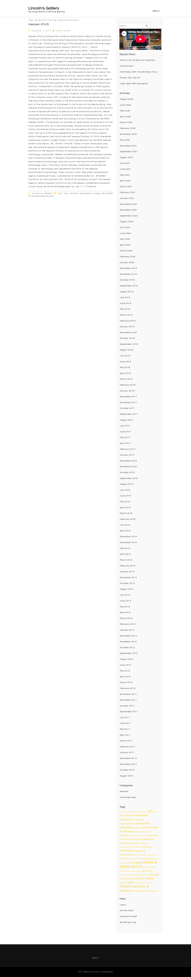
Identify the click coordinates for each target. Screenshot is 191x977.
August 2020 (127, 222)
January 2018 (127, 391)
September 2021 (129, 152)
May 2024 (125, 140)
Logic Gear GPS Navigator (134, 84)
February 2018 (128, 385)
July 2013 (125, 595)
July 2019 (125, 297)
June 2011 (125, 723)
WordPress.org (128, 922)
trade (130, 882)
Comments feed (128, 916)
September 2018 (129, 344)
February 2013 (128, 624)
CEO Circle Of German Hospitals (137, 60)
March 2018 (126, 379)
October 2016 (127, 472)
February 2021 (128, 192)
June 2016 (125, 496)
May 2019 (125, 309)
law (139, 855)
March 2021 (126, 187)
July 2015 (125, 525)
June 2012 (125, 665)
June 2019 (125, 303)
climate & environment (81, 193)
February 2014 (128, 566)
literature (133, 859)
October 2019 (127, 280)
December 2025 (128, 134)
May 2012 (125, 671)
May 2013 (125, 607)
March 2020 (126, 251)
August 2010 (127, 776)
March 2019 (126, 315)
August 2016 (127, 484)
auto (155, 812)
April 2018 (125, 373)
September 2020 (129, 216)
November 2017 (128, 403)
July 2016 (125, 490)
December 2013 (128, 578)
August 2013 (127, 589)
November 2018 (128, 333)
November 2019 (128, 274)
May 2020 (125, 239)
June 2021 (125, 169)
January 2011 (127, 752)
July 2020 (125, 227)
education (137, 828)
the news (146, 878)
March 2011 (126, 741)
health (135, 843)
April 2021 (125, 181)
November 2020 (128, 210)
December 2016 (128, 461)
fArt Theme (83, 972)
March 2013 (126, 618)
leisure (155, 855)
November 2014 (128, 542)
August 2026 (127, 99)
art (150, 811)
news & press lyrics (138, 864)
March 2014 (126, 560)
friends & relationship (139, 835)
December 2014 (128, 537)
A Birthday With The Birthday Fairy (138, 72)
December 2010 (128, 758)
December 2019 (128, 268)
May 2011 (125, 729)
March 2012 (126, 682)
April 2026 (125, 117)
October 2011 (127, 706)
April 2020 (125, 245)
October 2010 (127, 770)
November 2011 (128, 700)
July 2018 (125, 356)
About (156, 11)
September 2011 (129, 712)
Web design (152, 891)
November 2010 (128, 764)
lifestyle (123, 859)
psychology (124, 875)
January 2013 (127, 630)
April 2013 (125, 612)
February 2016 (128, 519)
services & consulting (140, 875)
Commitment (127, 66)
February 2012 (128, 688)
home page (146, 847)
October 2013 (127, 583)
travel (124, 886)
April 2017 (125, 443)
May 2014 (125, 548)
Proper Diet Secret (130, 78)
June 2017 (125, 432)
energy (96, 193)
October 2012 (127, 648)
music (130, 863)
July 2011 (125, 718)
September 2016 (129, 478)
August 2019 (127, 292)
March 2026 (126, 122)
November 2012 (128, 642)
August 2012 (127, 659)
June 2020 (125, 233)
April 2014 (125, 554)
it (136, 854)
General (48, 193)
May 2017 (125, 437)
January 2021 (127, 198)
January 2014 (127, 572)
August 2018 (127, 350)
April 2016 (125, 508)
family (136, 832)
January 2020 (127, 263)
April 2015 (125, 531)
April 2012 (125, 677)
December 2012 (128, 636)
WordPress (107, 972)
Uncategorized (128, 797)
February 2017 (128, 449)
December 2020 (128, 204)
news (138, 862)
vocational (139, 891)
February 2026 (128, 128)
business (125, 815)
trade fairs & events (143, 883)
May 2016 (125, 502)
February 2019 (128, 321)
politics (148, 870)
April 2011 (125, 735)
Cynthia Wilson (63, 31)
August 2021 (127, 157)
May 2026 (125, 111)
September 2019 (129, 286)
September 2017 (129, 414)
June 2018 (125, 362)
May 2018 (125, 367)
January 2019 (127, 327)
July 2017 (125, 426)
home (136, 847)
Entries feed (126, 911)
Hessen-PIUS (38, 24)
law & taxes (146, 855)
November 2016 (128, 467)
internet (125, 850)
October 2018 (127, 338)
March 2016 (126, 513)
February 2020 (128, 257)
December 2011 (128, 694)
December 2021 (128, 146)
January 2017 (127, 455)
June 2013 (125, 601)
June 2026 (125, 105)
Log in (123, 905)
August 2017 (127, 420)
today (122, 883)
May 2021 (125, 175)
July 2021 (125, 163)
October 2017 (127, 408)
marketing (143, 859)
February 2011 (128, 747)
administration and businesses (133, 812)
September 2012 (129, 653)
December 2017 (128, 397)
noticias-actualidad (133, 871)
